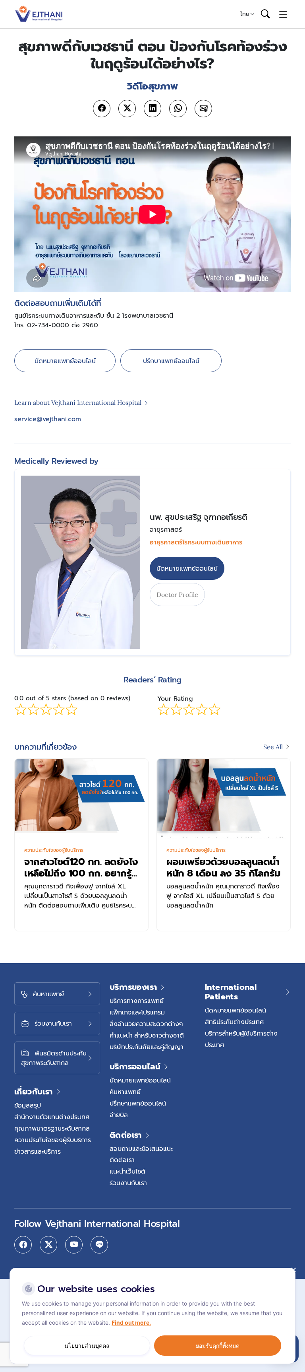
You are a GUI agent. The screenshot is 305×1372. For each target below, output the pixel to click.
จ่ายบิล (119, 1115)
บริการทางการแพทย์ (137, 1001)
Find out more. (131, 1322)
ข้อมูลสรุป (27, 1105)
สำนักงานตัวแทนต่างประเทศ (51, 1117)
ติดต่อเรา (122, 1160)
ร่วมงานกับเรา (128, 1183)
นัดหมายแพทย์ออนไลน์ (65, 361)
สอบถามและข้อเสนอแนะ (141, 1148)
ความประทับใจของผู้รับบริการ (53, 850)
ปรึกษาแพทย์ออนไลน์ (171, 361)
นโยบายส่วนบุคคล (87, 1345)
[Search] (265, 14)
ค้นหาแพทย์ (125, 1092)
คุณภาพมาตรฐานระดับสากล (52, 1128)
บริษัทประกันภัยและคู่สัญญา (146, 1047)
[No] (293, 1270)
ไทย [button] (244, 13)
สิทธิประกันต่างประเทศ (234, 1022)
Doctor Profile (177, 595)
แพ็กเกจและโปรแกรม (137, 1012)
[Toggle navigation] (283, 14)
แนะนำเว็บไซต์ (127, 1171)
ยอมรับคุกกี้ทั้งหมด (217, 1345)
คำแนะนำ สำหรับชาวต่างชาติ (147, 1035)
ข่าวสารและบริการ (37, 1151)
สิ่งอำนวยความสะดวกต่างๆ (146, 1024)
